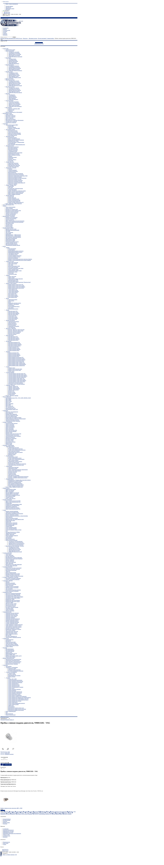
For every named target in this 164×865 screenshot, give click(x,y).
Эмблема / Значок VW (13, 386)
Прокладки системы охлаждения (15, 180)
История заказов (6, 820)
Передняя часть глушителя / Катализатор (14, 120)
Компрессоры (11, 109)
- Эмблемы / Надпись (10, 385)
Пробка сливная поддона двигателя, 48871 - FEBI (11, 808)
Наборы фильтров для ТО (11, 653)
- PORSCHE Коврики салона (14, 77)
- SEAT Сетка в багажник (13, 105)
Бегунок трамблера (10, 561)
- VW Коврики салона (13, 72)
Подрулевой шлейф (10, 525)
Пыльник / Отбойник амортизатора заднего (17, 477)
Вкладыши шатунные (13, 149)
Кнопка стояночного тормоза (12, 514)
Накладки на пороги (10, 86)
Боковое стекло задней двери (14, 370)
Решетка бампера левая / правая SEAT (16, 365)
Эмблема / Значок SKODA (14, 388)
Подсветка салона (9, 440)
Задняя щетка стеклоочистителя (13, 660)
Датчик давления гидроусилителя (15, 681)
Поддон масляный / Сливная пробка (46, 38)
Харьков (42, 812)
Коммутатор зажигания (11, 562)
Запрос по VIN (6, 834)
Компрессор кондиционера (11, 217)
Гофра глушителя (9, 114)
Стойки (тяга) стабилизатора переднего (16, 449)
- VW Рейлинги (11, 94)
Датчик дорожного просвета (14, 689)
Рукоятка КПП (9, 526)
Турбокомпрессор (9, 639)
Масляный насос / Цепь (13, 141)
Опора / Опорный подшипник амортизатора (18, 469)
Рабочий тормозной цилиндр (12, 621)
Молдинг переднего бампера (14, 332)
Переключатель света (10, 520)
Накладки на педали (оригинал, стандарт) (15, 546)
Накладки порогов (12, 334)
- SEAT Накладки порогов (14, 91)
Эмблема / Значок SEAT (13, 389)
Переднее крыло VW (12, 311)
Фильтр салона (9, 652)
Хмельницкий (59, 812)
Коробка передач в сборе (11, 229)
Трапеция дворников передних (12, 419)
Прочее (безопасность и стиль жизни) (14, 112)
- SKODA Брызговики (13, 61)
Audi (54, 813)
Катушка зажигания (10, 556)
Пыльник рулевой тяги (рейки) (12, 507)
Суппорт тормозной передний (12, 622)
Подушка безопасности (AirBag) (13, 532)
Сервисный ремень (12, 189)
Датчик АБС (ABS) (12, 679)
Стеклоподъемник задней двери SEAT (16, 381)
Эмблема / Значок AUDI (13, 387)
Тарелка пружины (12, 474)
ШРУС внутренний (10, 490)
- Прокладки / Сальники (11, 167)
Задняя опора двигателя (13, 166)
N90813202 (7, 753)
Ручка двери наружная (13, 267)
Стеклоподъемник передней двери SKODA (17, 375)
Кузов (4, 246)
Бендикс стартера (12, 674)
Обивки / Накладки (10, 534)
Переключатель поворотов (11, 522)
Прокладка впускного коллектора (15, 173)
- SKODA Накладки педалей (14, 83)
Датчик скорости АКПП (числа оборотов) (17, 696)
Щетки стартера (11, 676)
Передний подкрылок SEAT (14, 345)
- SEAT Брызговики (12, 62)
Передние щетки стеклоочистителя (13, 659)
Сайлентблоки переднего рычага (15, 452)
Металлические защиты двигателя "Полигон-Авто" (19, 282)
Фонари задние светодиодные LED (13, 433)
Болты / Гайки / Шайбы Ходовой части (14, 487)
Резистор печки (9, 226)
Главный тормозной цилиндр (12, 620)
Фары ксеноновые (10, 429)
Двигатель (25, 38)
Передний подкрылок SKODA (15, 344)
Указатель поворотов (10, 437)
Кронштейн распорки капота (14, 303)
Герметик (10, 168)
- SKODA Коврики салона (14, 75)
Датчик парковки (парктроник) (15, 692)
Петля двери (11, 273)
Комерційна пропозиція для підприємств (12, 833)
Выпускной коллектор (10, 119)
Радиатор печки (9, 225)
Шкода (14, 812)
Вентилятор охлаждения (11, 570)
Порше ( (22, 812)
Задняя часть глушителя (11, 122)
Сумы (8, 813)
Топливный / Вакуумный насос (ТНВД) (14, 596)
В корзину (3, 810)
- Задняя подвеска (9, 455)
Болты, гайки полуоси (10, 498)
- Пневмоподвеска (10, 478)
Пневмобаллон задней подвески (15, 481)
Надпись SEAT (11, 394)
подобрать (12, 811)
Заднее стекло (11, 371)
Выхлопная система (7, 113)
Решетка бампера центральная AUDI (16, 358)
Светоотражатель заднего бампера (13, 436)
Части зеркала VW (12, 293)
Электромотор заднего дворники (13, 421)
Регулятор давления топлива (12, 607)
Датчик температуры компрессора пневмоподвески (19, 697)
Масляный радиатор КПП (11, 238)
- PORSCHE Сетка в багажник (15, 106)
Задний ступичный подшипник (12, 579)
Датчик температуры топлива (14, 701)
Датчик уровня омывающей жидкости (16, 703)
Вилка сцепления (9, 585)
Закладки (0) (8, 7)
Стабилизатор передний (13, 447)
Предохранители (9, 713)
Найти (14, 37)
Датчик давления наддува (13, 684)
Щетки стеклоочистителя (8, 658)
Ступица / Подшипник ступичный (10, 577)
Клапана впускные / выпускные (15, 152)
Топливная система (7, 592)
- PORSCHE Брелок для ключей (15, 56)
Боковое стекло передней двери (15, 369)
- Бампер (7, 247)
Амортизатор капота (12, 299)
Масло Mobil (8, 400)
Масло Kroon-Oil (9, 406)
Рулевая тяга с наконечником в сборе (14, 504)
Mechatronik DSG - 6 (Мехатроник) (13, 234)
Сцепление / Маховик (8, 580)
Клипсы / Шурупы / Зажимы (12, 395)
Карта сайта (5, 843)
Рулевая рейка (9, 503)
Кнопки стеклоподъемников (12, 511)
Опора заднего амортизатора (14, 470)
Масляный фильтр (10, 648)
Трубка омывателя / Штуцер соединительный (16, 418)
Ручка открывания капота (13, 306)
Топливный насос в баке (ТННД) (13, 598)
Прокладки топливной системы (15, 181)
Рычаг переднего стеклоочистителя (13, 661)
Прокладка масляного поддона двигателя (17, 178)
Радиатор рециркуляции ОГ (14, 201)
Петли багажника (12, 325)
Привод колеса (6, 488)
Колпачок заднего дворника (12, 663)
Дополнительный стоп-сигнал (12, 434)
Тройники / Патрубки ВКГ (14, 128)
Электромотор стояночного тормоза (13, 626)
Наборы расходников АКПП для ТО (14, 655)
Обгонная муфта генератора (14, 669)
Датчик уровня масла (12, 702)
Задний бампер (11, 249)
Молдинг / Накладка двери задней (15, 330)
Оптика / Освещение (7, 422)
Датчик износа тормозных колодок (13, 637)
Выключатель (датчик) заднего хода (16, 707)
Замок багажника (12, 322)
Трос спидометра (9, 232)
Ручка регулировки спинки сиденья (13, 529)
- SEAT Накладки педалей (14, 84)
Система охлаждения (7, 566)
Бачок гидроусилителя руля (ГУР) (13, 508)
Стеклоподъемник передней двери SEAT (17, 377)
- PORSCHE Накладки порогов (15, 92)
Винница (65, 812)
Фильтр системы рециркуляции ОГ (16, 202)
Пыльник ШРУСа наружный (12, 493)
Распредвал (10, 158)
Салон (4, 510)
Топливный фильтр (10, 651)
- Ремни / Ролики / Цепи (11, 185)
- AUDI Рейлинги (12, 96)
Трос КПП (8, 231)
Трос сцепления (9, 588)
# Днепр (27, 812)
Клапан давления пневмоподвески (15, 485)
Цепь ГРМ (10, 187)
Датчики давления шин (11, 214)
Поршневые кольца (12, 157)
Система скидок (6, 835)
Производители (5, 717)
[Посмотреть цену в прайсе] (7, 764)
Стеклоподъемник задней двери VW (16, 378)
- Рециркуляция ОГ (10, 195)
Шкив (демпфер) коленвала (14, 194)
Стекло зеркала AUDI (13, 290)
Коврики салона (9, 71)
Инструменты (9, 107)
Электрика (5, 665)
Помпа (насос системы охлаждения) (13, 567)
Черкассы (13, 813)
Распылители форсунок (11, 604)
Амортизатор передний (13, 467)
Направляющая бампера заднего (15, 252)
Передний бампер (12, 248)
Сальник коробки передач (11, 242)
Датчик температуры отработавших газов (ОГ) (18, 698)
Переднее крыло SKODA (13, 313)
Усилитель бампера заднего (14, 256)
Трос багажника (11, 327)
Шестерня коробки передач (11, 244)
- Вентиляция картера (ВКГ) (12, 124)
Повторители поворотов (11, 438)
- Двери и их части (10, 261)
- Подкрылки (8, 341)
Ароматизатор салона (10, 49)
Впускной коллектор (12, 130)
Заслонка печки (9, 224)
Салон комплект (9, 536)
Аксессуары (5, 48)
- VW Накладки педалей (13, 80)
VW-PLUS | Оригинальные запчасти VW (43, 813)
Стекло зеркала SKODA (13, 291)
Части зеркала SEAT (12, 297)
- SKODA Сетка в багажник (14, 104)
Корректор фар (9, 443)
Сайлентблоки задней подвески (15, 461)
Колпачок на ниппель (10, 215)
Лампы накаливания (10, 426)
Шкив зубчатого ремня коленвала (15, 193)
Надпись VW (11, 390)
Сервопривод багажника (13, 326)
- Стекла (7, 366)
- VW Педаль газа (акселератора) (15, 541)
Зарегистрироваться (13, 3)
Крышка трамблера (10, 559)
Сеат (18, 812)
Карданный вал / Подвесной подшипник (17, 463)
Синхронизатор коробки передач (13, 245)
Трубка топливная (10, 609)
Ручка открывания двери (11, 527)
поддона (30, 811)
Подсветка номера (10, 439)
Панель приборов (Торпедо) (12, 535)
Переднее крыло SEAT (13, 314)
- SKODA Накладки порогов (14, 90)
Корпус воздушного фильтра (14, 133)
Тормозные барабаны (10, 617)
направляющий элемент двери (15, 270)
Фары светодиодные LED (11, 430)
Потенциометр (11, 706)
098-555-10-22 (7, 13)
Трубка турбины (9, 646)
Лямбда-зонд (11, 705)
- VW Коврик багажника (13, 65)
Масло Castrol (9, 401)
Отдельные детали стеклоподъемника (16, 384)
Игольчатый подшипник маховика (13, 589)
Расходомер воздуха (12, 135)
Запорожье (36, 812)
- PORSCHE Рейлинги (13, 99)
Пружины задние (12, 473)
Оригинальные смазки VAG (12, 409)
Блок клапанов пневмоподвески (15, 483)
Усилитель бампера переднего (14, 255)
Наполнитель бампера (13, 257)
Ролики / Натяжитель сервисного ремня (17, 190)
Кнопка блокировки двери (14, 266)
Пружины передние (12, 471)
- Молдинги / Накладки (11, 328)
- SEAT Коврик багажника (14, 69)
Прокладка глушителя (10, 116)
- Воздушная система (10, 129)
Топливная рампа (9, 608)
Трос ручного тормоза (10, 630)
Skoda (57, 813)
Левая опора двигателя (13, 163)
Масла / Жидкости (7, 396)
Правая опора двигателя (13, 164)
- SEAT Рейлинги (12, 98)
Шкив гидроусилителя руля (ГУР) (13, 502)
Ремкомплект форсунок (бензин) (13, 600)
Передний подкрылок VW (14, 342)
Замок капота (11, 300)
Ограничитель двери (12, 271)
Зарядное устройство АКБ (14, 108)
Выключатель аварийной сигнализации (14, 513)
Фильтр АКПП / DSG (10, 654)
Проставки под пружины (13, 475)
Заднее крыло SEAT (12, 319)
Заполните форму (39, 42)
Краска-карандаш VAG (11, 408)
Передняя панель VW (13, 336)
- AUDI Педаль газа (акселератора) (15, 542)
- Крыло (7, 310)
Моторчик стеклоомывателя (12, 411)
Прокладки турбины (12, 183)
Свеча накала (8, 554)
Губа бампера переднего (13, 253)
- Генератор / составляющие (12, 667)
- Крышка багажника (10, 320)
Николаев (52, 812)
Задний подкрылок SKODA (14, 349)
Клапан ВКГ (11, 126)
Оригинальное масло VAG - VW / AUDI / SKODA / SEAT (18, 397)
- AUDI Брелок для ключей (14, 53)
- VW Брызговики (12, 59)
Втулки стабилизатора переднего (15, 448)
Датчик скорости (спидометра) (15, 695)
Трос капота (10, 307)
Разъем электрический (10, 714)
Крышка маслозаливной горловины (16, 139)
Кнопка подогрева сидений (12, 518)
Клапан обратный (12, 197)
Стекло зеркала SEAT (13, 292)
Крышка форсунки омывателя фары (13, 417)
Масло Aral (8, 402)
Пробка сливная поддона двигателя (58, 811)
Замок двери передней (13, 262)
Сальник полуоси (9, 497)
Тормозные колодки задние (12, 614)
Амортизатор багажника (13, 321)
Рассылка (5, 823)
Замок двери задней (12, 263)
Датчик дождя (11, 688)
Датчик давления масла (13, 683)
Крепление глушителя (10, 115)
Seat (61, 813)
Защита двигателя (12, 276)
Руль (7, 530)
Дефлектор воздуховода (11, 533)
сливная (25, 811)
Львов (70, 812)
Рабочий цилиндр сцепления (12, 587)
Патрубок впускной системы (14, 134)
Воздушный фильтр (10, 650)
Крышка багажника (12, 323)
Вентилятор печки (10, 223)
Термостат (8, 571)
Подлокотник (9, 537)
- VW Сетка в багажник (13, 101)
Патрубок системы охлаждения (12, 574)
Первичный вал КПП (10, 239)
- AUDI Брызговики (12, 60)
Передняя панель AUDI (13, 337)
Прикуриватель (9, 517)
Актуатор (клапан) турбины (12, 644)
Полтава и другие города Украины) (24, 813)
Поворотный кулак (12, 453)
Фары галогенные (10, 428)
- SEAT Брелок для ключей (14, 55)
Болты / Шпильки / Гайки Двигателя (14, 203)
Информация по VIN (39, 43)
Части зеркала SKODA (13, 296)
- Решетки (8, 351)
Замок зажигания (9, 563)
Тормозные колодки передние (12, 613)
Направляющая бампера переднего (15, 251)
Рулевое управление (7, 499)
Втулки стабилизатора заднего (15, 458)
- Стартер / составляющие (11, 672)
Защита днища (11, 277)
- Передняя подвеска (10, 446)
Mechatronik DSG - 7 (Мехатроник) (13, 235)
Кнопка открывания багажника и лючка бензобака (17, 515)
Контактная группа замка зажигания (14, 564)
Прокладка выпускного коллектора (16, 174)
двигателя (36, 811)
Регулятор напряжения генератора (15, 670)
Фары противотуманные (11, 431)
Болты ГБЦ (10, 160)
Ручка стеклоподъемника (11, 528)
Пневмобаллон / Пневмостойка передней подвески (19, 480)
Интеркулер (8, 640)
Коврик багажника (10, 64)
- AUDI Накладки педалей (14, 82)
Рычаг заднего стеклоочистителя (13, 662)
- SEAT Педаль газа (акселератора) (15, 544)
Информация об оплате (8, 832)
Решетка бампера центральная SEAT (16, 360)
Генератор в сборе (12, 668)
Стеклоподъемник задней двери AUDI (16, 379)
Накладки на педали (10, 79)
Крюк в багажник (9, 78)
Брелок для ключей (10, 50)
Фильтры (5, 647)
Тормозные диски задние (11, 616)
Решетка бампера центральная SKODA (16, 359)
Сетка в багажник (9, 100)
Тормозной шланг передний (12, 631)
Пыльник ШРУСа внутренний (12, 492)
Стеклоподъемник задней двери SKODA (17, 380)
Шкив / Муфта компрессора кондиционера (15, 220)
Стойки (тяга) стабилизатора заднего (16, 459)
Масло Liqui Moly (9, 403)
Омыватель (5, 410)
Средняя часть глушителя (11, 121)
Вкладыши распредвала (13, 146)
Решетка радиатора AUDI (13, 353)
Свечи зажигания (9, 555)
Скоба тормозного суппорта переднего (14, 624)
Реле (7, 712)
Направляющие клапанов (13, 153)
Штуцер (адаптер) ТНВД (11, 603)
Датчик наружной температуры (15, 691)
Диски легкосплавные (10, 207)
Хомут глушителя (9, 118)
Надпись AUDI (11, 392)
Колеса (4, 205)
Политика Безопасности (8, 830)
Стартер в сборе (11, 673)
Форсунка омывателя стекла (12, 415)
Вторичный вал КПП (10, 240)
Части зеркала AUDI (12, 294)
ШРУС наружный (10, 491)
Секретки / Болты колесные (12, 212)
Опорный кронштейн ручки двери (15, 268)
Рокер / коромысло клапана (14, 155)
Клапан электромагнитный (14, 200)
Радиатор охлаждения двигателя (13, 569)
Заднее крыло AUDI (12, 316)
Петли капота (11, 305)
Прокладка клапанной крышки (15, 176)
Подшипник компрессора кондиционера (14, 222)
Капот (9, 301)
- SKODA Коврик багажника (14, 68)
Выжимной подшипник (11, 584)
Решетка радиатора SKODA (14, 355)
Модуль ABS (8, 635)
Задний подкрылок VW (13, 347)
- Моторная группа (10, 145)
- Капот (7, 298)
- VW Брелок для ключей (13, 52)
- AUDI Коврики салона (13, 74)
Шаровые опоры (11, 454)
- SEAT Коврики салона (13, 76)
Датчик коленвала (12, 690)
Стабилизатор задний (13, 456)
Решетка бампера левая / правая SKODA (17, 364)
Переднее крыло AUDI (13, 312)
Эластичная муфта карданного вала (16, 465)
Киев (32, 812)
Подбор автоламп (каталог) (12, 423)
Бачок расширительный (11, 572)
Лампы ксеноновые (10, 425)
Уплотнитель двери (12, 274)
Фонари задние (9, 432)
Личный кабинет (9, 6)
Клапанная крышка (12, 137)
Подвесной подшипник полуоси (13, 495)
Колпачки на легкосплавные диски (13, 210)
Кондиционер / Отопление (9, 216)
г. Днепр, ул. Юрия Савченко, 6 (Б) (9, 854)
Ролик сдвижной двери (13, 269)
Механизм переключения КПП (12, 230)
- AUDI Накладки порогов (14, 89)
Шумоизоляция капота (13, 308)
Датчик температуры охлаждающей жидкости (18, 699)
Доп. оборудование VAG (8, 204)
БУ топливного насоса (10, 606)
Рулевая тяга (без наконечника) (12, 505)
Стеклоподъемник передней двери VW (16, 373)
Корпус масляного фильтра (14, 138)
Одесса (47, 812)
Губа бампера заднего (13, 254)
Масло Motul (8, 399)
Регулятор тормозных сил (11, 636)
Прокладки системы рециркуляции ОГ (16, 182)
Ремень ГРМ (11, 186)
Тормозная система (7, 611)
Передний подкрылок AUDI (14, 343)
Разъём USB (8, 521)
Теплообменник (11, 143)
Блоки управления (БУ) (11, 711)
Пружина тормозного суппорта (12, 628)
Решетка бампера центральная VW (15, 357)
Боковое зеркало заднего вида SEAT (16, 288)
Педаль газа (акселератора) (11, 540)
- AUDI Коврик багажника (14, 67)
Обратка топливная (10, 610)
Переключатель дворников (11, 524)
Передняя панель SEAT (13, 340)
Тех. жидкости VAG (10, 407)
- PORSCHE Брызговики (13, 63)
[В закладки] (2, 764)
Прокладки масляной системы (14, 179)
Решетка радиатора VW (13, 352)
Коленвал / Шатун (12, 159)
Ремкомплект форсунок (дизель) (13, 601)
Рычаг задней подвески (13, 460)
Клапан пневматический (13, 198)
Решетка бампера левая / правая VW (16, 362)
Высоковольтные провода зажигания (14, 557)
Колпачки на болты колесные (12, 211)
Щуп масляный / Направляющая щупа (16, 144)
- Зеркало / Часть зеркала (11, 283)
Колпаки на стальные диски (12, 209)
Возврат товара (6, 822)
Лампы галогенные (10, 424)
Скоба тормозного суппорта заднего (13, 625)
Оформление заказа (10, 8)
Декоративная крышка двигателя (15, 278)
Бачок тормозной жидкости (12, 633)
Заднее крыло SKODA (13, 318)
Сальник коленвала (12, 170)
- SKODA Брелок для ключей (14, 54)
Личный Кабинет (7, 819)
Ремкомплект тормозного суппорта (13, 629)
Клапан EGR (11, 196)
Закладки (5, 821)
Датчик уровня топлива (13, 704)
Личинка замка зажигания (11, 565)
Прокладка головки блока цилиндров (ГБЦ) (17, 175)
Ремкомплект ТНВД (10, 599)
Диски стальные (9, 208)
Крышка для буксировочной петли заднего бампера (19, 260)
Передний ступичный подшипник (13, 578)
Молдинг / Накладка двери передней (16, 329)
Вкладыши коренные (12, 148)
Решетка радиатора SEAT (13, 356)
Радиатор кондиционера (11, 218)
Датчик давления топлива (14, 685)
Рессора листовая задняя (13, 462)
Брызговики (8, 57)
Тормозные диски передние (12, 615)
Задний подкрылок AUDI (13, 348)
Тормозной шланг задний (11, 632)
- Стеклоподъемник (10, 372)
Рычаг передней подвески (14, 451)
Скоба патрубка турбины (11, 643)
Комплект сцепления (10, 583)
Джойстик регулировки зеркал (12, 512)
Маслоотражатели (12, 172)
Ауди (10, 812)
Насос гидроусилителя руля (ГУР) (13, 500)
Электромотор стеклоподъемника (15, 382)
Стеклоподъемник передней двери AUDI (17, 374)
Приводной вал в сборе (11, 489)
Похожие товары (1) (9, 719)
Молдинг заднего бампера (14, 333)
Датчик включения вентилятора (15, 680)
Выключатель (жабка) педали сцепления (17, 709)
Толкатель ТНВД (9, 602)
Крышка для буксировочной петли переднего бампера (20, 259)
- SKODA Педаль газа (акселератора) (16, 543)
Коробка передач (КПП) (8, 227)
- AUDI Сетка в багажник (13, 102)
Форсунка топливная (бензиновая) (13, 593)
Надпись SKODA (12, 393)
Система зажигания (7, 552)
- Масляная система (32, 38)
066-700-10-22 (7, 12)
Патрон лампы (9, 444)
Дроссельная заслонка (13, 131)
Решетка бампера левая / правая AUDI (16, 363)
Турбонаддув (6, 638)
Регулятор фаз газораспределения (15, 188)
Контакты (8, 9)
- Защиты (8, 275)
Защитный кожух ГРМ (13, 279)
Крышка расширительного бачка (13, 573)
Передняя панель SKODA (14, 338)
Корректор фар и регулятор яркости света (15, 519)
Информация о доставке (8, 831)
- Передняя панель (10, 335)
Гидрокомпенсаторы (12, 151)
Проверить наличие (9, 754)
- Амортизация (9, 466)
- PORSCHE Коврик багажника (15, 70)
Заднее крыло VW (12, 315)
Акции (4, 844)
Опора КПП (8, 233)
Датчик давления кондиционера (15, 682)
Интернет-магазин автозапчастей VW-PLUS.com (11, 38)
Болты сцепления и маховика (12, 591)
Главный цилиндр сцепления (12, 586)
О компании (5, 828)
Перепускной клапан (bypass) (12, 645)
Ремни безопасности (10, 539)
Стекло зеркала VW (12, 289)
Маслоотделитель (12, 127)
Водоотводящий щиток (13, 281)
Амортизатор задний (12, 468)
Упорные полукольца (12, 150)
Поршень (10, 156)
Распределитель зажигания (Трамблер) (14, 558)
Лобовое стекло (11, 367)
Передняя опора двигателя (14, 165)
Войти (7, 3)
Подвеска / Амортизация (8, 445)
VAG (9, 751)
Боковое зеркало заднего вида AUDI (16, 285)
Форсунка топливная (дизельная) (13, 594)
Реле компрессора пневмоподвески (16, 484)
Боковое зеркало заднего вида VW (15, 284)
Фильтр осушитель (10, 219)
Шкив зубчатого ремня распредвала (16, 192)
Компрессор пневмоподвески (14, 482)
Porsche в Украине (67, 813)
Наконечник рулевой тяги (11, 506)
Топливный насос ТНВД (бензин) (13, 595)
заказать (7, 811)
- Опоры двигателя (10, 161)
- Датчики (8, 677)
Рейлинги (8, 93)
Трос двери (10, 264)
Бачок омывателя (9, 412)
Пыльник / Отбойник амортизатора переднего (18, 476)
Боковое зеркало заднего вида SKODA (16, 286)
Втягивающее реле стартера (14, 675)
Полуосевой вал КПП (10, 496)
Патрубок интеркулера (11, 642)
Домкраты (10, 111)
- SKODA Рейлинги (12, 97)
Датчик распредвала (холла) (14, 694)
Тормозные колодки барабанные (13, 618)
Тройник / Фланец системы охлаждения (14, 576)
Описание (3, 719)
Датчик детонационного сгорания (15, 687)
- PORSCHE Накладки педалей (15, 85)
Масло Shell (8, 404)
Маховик (8, 581)
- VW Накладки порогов (13, 87)
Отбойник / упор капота (13, 304)
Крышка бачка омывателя (11, 414)
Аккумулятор (8, 666)
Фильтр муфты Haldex (10, 657)
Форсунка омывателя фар (11, 416)
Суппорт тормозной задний (12, 623)
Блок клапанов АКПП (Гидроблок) (13, 237)
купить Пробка (19, 811)
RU (8, 10)
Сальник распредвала (13, 171)
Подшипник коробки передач (12, 241)
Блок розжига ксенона (10, 441)
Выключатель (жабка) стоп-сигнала (16, 710)
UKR (5, 10)
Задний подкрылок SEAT (13, 350)
